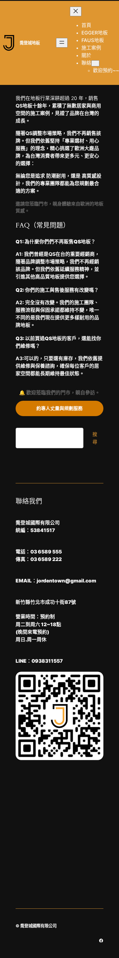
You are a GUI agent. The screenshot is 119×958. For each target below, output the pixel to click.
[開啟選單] (62, 43)
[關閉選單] (75, 11)
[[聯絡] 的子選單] (95, 63)
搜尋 (94, 438)
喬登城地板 (30, 42)
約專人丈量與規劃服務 (59, 408)
